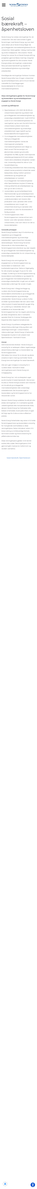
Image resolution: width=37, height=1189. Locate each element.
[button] (5, 1184)
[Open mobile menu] (3, 5)
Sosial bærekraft (13, 458)
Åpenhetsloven (24, 458)
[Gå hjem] (18, 5)
